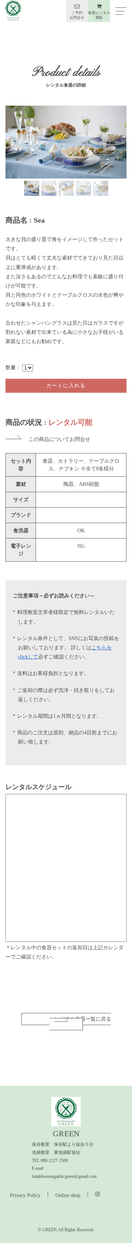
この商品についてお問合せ (59, 439)
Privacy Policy (25, 1195)
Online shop (67, 1195)
